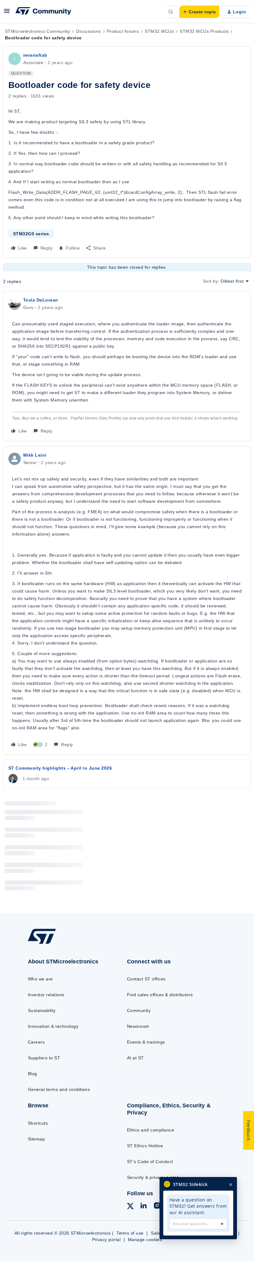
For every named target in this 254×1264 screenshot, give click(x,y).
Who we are (40, 978)
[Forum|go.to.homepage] (43, 12)
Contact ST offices (146, 978)
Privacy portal (106, 1239)
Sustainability (42, 1010)
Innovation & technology (53, 1026)
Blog (32, 1073)
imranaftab (35, 55)
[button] (7, 13)
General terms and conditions (59, 1089)
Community (139, 1010)
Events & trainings (146, 1042)
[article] (127, 366)
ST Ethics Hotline (145, 1145)
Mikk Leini (34, 455)
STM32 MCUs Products (204, 31)
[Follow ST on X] (130, 1207)
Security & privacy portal (152, 1177)
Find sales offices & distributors (160, 994)
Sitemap (36, 1138)
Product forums (123, 31)
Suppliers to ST (44, 1057)
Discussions (88, 31)
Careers (36, 1042)
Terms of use (130, 1233)
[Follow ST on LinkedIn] (143, 1206)
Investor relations (46, 994)
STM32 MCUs (159, 31)
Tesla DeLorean (40, 300)
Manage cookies (145, 1239)
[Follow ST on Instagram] (157, 1206)
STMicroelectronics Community (37, 31)
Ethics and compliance (150, 1129)
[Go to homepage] (48, 943)
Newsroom (138, 1026)
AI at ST (135, 1057)
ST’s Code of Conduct (150, 1161)
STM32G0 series (31, 233)
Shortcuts (38, 1123)
